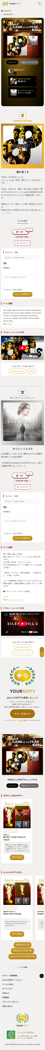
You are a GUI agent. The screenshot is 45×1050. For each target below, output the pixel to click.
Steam (9, 324)
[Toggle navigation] (39, 3)
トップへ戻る (23, 967)
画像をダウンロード (29, 62)
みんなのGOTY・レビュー (12, 980)
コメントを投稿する (22, 294)
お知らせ (5, 993)
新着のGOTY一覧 (22, 945)
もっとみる (22, 221)
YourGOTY (7, 11)
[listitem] (15, 73)
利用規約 (19, 720)
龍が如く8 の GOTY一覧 (22, 950)
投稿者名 (6, 268)
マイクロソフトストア (15, 600)
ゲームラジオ (7, 989)
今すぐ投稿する (22, 713)
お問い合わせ (7, 1006)
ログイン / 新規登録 (9, 975)
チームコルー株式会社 (25, 1032)
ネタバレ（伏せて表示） (14, 290)
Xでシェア (12, 62)
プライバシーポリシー (10, 1002)
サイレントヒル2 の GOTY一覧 (22, 956)
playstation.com (17, 371)
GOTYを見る (17, 857)
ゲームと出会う (8, 984)
